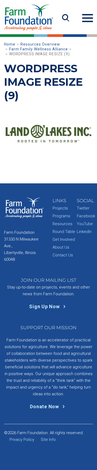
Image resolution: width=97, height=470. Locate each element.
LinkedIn (84, 231)
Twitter (83, 208)
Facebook (86, 216)
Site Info (48, 439)
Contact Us (63, 255)
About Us (61, 247)
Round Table (64, 231)
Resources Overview (40, 44)
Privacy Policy (21, 439)
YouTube (85, 223)
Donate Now (45, 406)
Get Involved (64, 239)
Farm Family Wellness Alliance (38, 49)
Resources (62, 223)
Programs (61, 216)
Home (9, 44)
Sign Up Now (45, 306)
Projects (60, 208)
